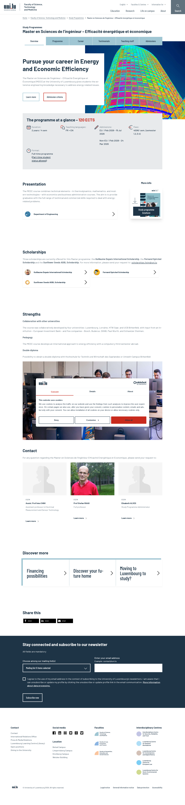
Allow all (129, 420)
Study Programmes (76, 18)
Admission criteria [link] (55, 96)
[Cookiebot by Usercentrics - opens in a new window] (135, 383)
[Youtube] (70, 732)
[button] (31, 621)
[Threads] (76, 732)
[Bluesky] (81, 732)
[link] (56, 272)
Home (25, 18)
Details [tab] (92, 391)
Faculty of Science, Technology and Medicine (48, 18)
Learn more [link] (31, 96)
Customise (91, 420)
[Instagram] (65, 732)
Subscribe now (32, 697)
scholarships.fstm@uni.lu (144, 262)
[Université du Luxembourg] (10, 7)
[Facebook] (54, 732)
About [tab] (130, 391)
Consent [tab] (55, 392)
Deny (56, 420)
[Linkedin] (59, 732)
